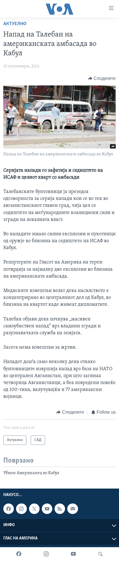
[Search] (100, 554)
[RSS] (60, 508)
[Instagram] (46, 554)
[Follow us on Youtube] (47, 508)
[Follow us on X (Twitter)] (34, 508)
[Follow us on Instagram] (21, 508)
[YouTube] (73, 554)
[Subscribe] (72, 508)
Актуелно (15, 24)
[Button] (102, 78)
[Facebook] (18, 554)
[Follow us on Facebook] (8, 508)
